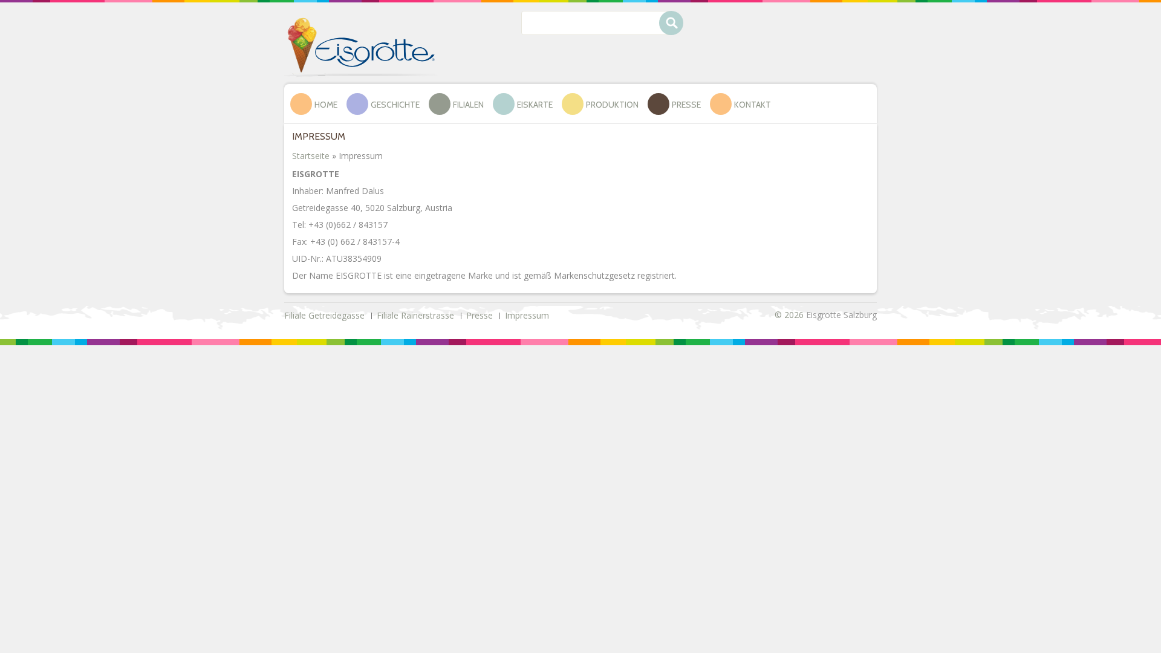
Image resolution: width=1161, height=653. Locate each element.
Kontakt (752, 104)
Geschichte (395, 104)
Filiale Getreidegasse (324, 315)
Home (325, 104)
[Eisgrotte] (361, 46)
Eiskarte (535, 104)
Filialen (468, 104)
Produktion (612, 104)
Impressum (527, 315)
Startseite (311, 155)
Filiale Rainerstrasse (415, 315)
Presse (686, 104)
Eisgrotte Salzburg (841, 314)
